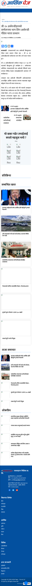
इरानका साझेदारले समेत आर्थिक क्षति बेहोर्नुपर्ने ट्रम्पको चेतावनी (16, 209)
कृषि (2, 526)
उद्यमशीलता (4, 546)
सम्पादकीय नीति (5, 568)
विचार (2, 548)
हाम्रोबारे (3, 565)
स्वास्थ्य (3, 512)
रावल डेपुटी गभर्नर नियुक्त (8, 338)
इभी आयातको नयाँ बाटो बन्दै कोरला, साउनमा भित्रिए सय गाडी (15, 235)
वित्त (2, 534)
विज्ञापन (3, 571)
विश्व (2, 509)
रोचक (2, 551)
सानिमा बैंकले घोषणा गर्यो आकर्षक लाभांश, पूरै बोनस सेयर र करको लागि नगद (20, 455)
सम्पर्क (2, 574)
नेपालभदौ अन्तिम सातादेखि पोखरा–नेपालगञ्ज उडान (15, 286)
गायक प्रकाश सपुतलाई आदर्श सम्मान (20, 425)
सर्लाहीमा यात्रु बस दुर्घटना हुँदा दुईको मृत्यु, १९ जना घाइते (20, 435)
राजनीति (3, 506)
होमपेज (3, 20)
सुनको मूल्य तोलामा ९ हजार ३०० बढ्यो (12, 312)
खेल (2, 501)
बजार (2, 532)
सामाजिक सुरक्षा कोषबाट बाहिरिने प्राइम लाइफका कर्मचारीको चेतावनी (20, 417)
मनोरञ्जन (3, 504)
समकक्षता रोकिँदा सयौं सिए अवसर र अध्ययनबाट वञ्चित (20, 445)
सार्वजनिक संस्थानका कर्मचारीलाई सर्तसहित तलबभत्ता (13, 261)
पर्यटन (2, 529)
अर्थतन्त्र (3, 523)
